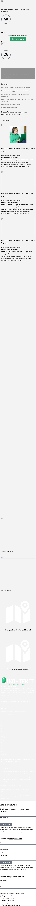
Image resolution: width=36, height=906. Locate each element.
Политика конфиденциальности (11, 786)
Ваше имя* (3, 811)
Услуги (3, 708)
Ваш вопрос (4, 855)
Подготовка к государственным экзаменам (15, 91)
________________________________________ (15, 723)
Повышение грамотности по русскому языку (15, 87)
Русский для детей (8, 903)
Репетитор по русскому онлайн (11, 104)
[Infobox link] (18, 770)
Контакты (4, 754)
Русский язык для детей (9, 107)
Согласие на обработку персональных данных (14, 731)
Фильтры (6, 120)
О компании (4, 746)
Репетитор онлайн (8, 900)
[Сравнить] (3, 145)
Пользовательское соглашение (10, 726)
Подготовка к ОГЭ (8, 898)
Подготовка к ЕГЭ (8, 896)
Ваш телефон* (4, 817)
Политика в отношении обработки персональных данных (17, 729)
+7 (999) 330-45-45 (19, 39)
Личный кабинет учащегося (19, 35)
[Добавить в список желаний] (8, 145)
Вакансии (4, 748)
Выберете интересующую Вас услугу (12, 893)
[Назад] (5, 70)
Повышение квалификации (11, 905)
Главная (4, 112)
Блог (2, 743)
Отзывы (3, 751)
